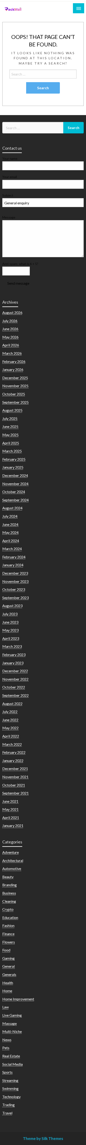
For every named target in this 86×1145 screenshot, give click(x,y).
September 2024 (15, 500)
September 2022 (15, 695)
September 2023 (15, 597)
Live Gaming (12, 1015)
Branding (9, 885)
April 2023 (10, 638)
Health (7, 982)
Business (9, 893)
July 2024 (9, 516)
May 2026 (10, 337)
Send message (18, 283)
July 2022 (9, 711)
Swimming (10, 1088)
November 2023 (15, 581)
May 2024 (10, 532)
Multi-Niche (12, 1031)
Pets (5, 1047)
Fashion (8, 925)
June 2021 (10, 801)
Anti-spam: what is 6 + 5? (20, 264)
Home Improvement (18, 999)
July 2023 (9, 614)
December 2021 (15, 768)
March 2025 (12, 451)
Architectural (12, 860)
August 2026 (12, 312)
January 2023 (12, 663)
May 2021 (10, 809)
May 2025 (10, 434)
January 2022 (12, 760)
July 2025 (9, 418)
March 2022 (12, 744)
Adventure (10, 852)
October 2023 (13, 589)
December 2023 (15, 573)
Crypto (8, 909)
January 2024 (12, 565)
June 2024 (10, 524)
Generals (9, 974)
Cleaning (9, 901)
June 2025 (10, 426)
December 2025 (15, 377)
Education (10, 917)
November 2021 (15, 777)
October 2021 (13, 785)
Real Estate (11, 1056)
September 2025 (15, 402)
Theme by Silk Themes (43, 1138)
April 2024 (10, 540)
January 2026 (12, 369)
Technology (11, 1096)
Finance (8, 934)
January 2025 (12, 467)
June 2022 (10, 720)
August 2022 (12, 703)
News (6, 1039)
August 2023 (12, 605)
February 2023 (13, 654)
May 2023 (10, 630)
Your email (9, 177)
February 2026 (13, 361)
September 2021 (15, 793)
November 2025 (15, 385)
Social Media (12, 1064)
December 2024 (15, 475)
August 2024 (12, 508)
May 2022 (10, 728)
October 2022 (13, 687)
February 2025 (13, 459)
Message (8, 217)
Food (6, 950)
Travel (7, 1113)
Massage (9, 1023)
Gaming (8, 958)
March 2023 (12, 646)
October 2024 (13, 491)
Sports (7, 1072)
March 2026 (12, 353)
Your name (9, 158)
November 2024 (15, 483)
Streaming (10, 1080)
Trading (8, 1104)
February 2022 (13, 752)
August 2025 (12, 410)
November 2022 (15, 679)
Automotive (11, 868)
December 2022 (15, 671)
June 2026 (10, 329)
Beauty (8, 877)
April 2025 (10, 443)
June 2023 (10, 622)
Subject (7, 195)
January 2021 (12, 825)
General (8, 966)
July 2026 (9, 321)
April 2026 (10, 345)
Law (5, 1007)
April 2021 (10, 817)
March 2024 (12, 548)
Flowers (8, 942)
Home (7, 990)
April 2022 (10, 736)
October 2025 (13, 394)
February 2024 (13, 557)
